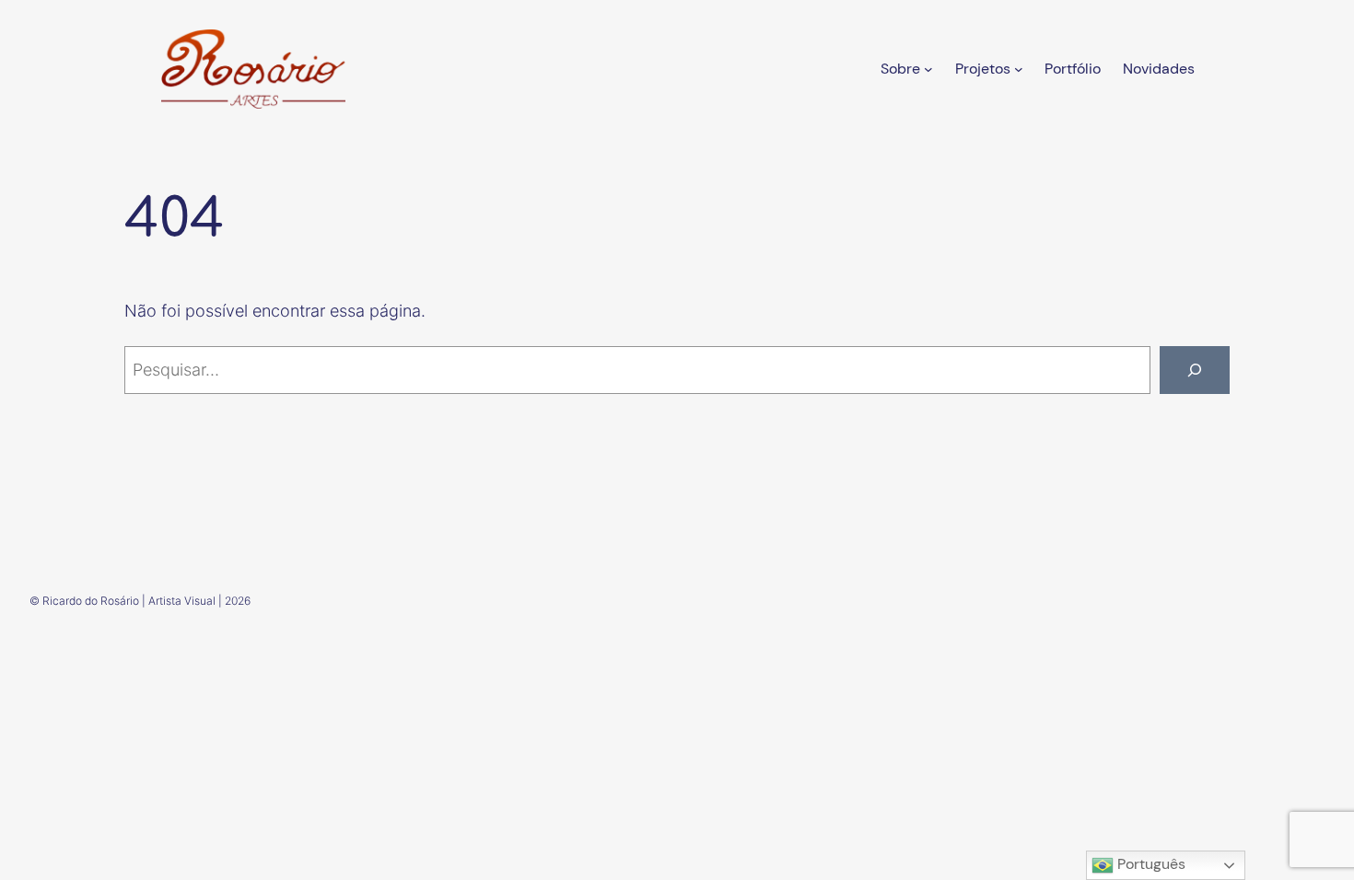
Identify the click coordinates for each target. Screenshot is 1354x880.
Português (1149, 864)
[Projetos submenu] (1018, 69)
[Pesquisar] (1195, 370)
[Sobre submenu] (928, 69)
